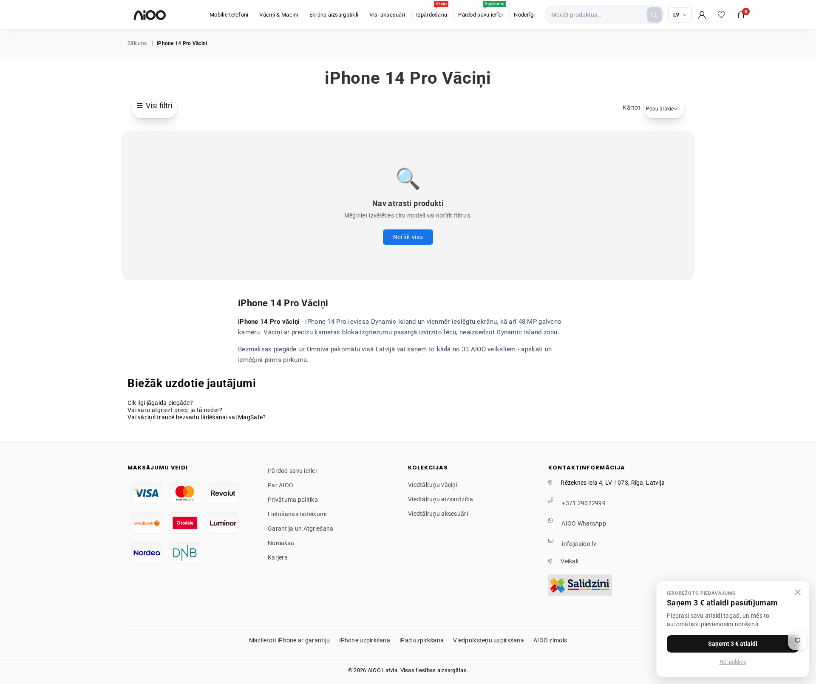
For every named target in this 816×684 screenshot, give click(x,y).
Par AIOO (280, 485)
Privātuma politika (293, 499)
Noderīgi (524, 14)
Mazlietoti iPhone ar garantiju (289, 640)
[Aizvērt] (798, 592)
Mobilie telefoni (229, 14)
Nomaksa (281, 543)
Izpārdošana (431, 10)
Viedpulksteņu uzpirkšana (488, 640)
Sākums (137, 43)
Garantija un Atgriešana (300, 528)
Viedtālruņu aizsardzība (440, 499)
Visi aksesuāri (387, 14)
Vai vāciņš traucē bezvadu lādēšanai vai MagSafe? (197, 417)
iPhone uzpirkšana (364, 640)
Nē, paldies (733, 662)
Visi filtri (157, 105)
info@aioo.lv (579, 543)
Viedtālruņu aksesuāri (438, 513)
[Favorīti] (721, 15)
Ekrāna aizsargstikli (334, 14)
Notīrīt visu (408, 237)
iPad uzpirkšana (422, 640)
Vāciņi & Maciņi (278, 14)
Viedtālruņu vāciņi (432, 484)
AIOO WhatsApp (583, 523)
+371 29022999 (584, 503)
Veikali (569, 561)
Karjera (278, 557)
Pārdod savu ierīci (481, 10)
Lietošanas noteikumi (297, 514)
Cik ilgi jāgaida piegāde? (160, 402)
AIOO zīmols (550, 640)
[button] (741, 15)
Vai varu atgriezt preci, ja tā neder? (175, 410)
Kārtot (631, 107)
